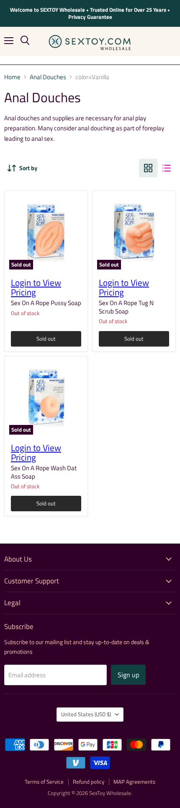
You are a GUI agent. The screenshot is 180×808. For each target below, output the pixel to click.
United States (86, 714)
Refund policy (88, 781)
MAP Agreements (134, 781)
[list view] (166, 168)
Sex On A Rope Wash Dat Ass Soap (44, 472)
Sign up (128, 675)
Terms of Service (44, 781)
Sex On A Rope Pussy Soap (46, 303)
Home (12, 76)
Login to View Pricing (36, 287)
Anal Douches (48, 76)
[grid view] (148, 168)
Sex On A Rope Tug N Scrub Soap (126, 307)
